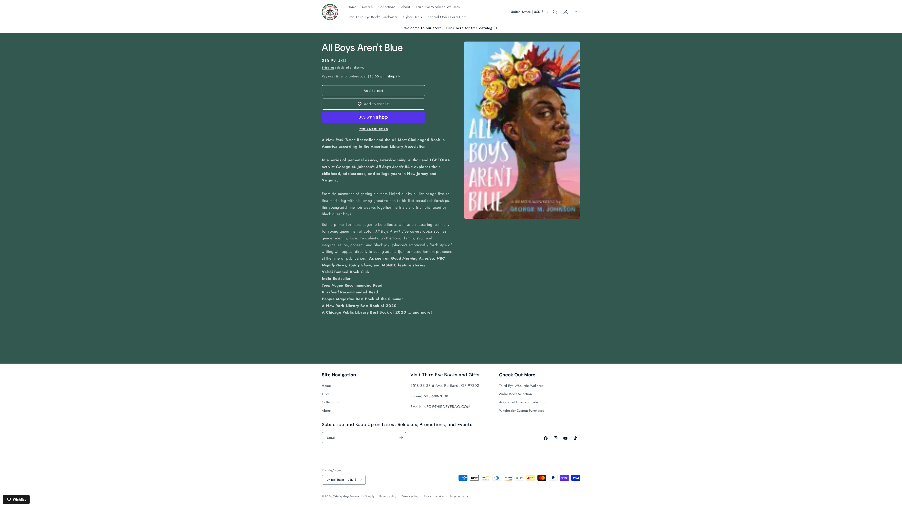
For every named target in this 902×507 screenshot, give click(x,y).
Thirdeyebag (341, 496)
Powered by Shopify (362, 496)
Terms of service (434, 496)
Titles (326, 394)
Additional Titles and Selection (522, 402)
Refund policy (388, 496)
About (326, 410)
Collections (330, 402)
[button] (555, 12)
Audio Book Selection (515, 394)
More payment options (373, 129)
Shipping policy (459, 496)
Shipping (328, 67)
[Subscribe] (401, 437)
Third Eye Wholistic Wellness (521, 385)
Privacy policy (410, 496)
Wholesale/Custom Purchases (521, 410)
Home (326, 385)
